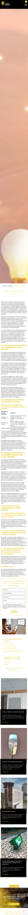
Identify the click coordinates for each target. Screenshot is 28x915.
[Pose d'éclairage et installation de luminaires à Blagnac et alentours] (14, 852)
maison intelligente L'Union (11, 646)
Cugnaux (7, 664)
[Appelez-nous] (14, 898)
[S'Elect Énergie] (5, 7)
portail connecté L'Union (10, 648)
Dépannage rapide (26, 2)
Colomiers (7, 662)
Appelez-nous (14, 904)
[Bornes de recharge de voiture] (14, 751)
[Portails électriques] (14, 801)
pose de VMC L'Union (9, 644)
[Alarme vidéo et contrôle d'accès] (14, 701)
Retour (14, 287)
